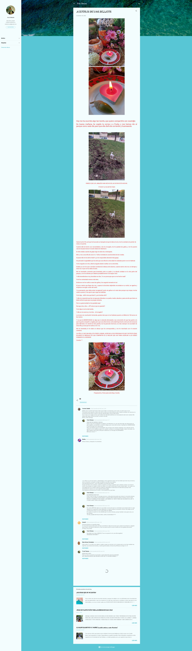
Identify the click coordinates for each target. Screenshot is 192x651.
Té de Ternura (82, 3)
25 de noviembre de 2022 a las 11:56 (94, 522)
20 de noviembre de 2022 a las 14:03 (93, 439)
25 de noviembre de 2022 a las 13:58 (101, 531)
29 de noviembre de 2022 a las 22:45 (102, 542)
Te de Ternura (90, 420)
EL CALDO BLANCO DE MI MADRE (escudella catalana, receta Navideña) (96, 628)
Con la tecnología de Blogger (107, 647)
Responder (85, 436)
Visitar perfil (11, 27)
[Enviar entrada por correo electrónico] (80, 399)
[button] (136, 11)
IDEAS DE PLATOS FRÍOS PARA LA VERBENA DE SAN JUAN (94, 610)
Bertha (84, 439)
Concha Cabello (86, 408)
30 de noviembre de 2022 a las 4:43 (97, 551)
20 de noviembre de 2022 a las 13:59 (98, 408)
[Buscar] (139, 4)
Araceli (84, 522)
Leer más (134, 605)
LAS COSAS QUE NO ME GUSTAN (86, 593)
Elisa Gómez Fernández (88, 542)
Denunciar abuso (5, 47)
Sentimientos (83, 402)
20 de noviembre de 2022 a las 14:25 (101, 505)
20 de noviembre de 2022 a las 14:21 (101, 492)
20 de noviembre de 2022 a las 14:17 (101, 420)
